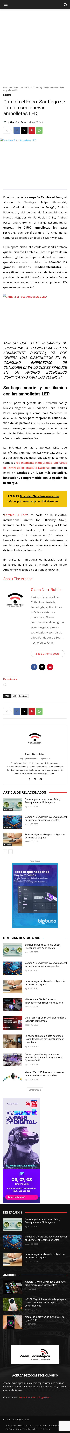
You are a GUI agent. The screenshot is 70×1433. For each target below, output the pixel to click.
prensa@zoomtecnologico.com (34, 1397)
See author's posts (47, 653)
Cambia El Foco (15, 515)
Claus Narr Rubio (18, 122)
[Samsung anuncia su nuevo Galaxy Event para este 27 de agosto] (12, 804)
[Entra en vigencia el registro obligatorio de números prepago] (12, 839)
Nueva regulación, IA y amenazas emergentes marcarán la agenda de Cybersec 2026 (43, 1057)
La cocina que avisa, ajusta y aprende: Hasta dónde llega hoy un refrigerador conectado (44, 1039)
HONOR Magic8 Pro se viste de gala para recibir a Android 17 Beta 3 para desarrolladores (45, 1302)
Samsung (8, 810)
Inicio (5, 87)
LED (14, 696)
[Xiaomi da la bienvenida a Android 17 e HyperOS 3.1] (12, 1322)
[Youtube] (41, 778)
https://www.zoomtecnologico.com (35, 759)
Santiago (23, 696)
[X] (24, 130)
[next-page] (10, 852)
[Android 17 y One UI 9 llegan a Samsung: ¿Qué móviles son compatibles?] (12, 1287)
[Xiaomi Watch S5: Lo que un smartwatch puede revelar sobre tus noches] (12, 1077)
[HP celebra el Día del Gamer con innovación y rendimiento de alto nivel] (12, 1004)
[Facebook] (17, 130)
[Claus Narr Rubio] (5, 122)
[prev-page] (5, 852)
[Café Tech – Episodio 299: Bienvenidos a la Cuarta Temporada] (12, 1023)
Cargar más (33, 1090)
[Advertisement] (35, 46)
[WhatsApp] (39, 130)
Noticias (14, 87)
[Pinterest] (31, 130)
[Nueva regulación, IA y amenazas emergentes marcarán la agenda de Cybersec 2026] (12, 1059)
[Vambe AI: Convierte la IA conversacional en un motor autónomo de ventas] (12, 822)
